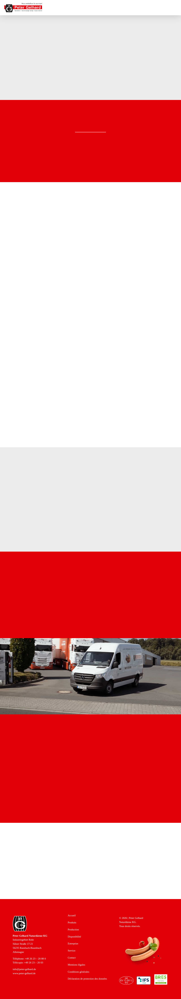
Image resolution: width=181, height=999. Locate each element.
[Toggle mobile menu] (175, 7)
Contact (72, 957)
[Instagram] (21, 985)
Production (73, 929)
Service (71, 950)
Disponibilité (74, 936)
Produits (72, 922)
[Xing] (27, 985)
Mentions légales (76, 964)
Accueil (72, 915)
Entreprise (73, 943)
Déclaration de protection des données (87, 978)
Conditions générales (78, 971)
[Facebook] (15, 985)
